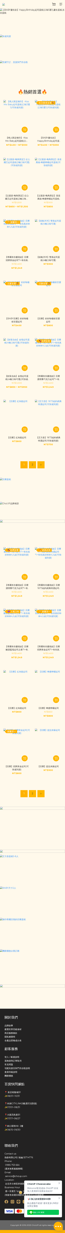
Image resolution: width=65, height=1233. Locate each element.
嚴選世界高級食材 (13, 1029)
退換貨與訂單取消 (13, 1060)
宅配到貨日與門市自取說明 (17, 1068)
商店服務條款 (11, 1033)
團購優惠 (9, 1075)
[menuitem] (24, 464)
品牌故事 (9, 1025)
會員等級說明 (11, 1072)
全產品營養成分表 (13, 1040)
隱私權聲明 (10, 1036)
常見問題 (9, 1064)
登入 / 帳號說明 (12, 1057)
